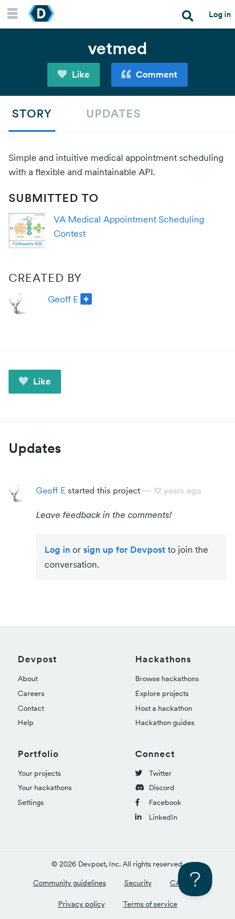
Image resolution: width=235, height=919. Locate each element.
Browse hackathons (167, 678)
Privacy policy (81, 904)
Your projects (39, 773)
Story (32, 113)
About (28, 678)
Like (80, 74)
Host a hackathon (163, 708)
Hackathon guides (165, 722)
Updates (113, 113)
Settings (31, 802)
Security (138, 883)
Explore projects (162, 693)
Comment (155, 74)
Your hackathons (45, 787)
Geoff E (63, 299)
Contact (31, 708)
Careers (31, 693)
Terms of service (150, 904)
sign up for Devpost (124, 549)
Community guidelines (69, 883)
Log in (220, 14)
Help (26, 722)
